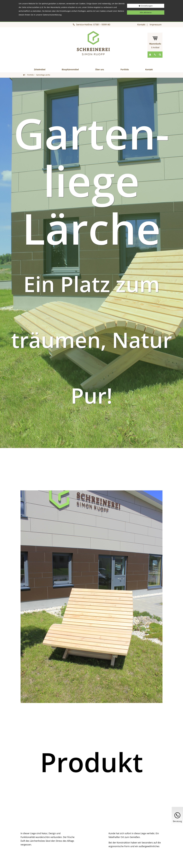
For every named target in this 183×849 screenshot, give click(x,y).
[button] (150, 54)
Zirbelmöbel (39, 69)
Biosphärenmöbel (70, 69)
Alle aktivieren (146, 12)
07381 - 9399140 (101, 24)
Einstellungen (147, 6)
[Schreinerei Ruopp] (93, 43)
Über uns (99, 69)
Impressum (156, 24)
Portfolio (125, 69)
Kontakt (141, 24)
